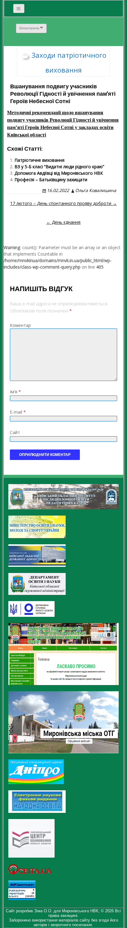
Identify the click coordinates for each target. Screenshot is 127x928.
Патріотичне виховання (39, 160)
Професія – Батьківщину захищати (50, 179)
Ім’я (15, 392)
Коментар (20, 325)
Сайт (15, 432)
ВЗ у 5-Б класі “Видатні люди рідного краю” (59, 166)
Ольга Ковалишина (95, 190)
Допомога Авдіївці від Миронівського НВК (58, 173)
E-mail (18, 412)
